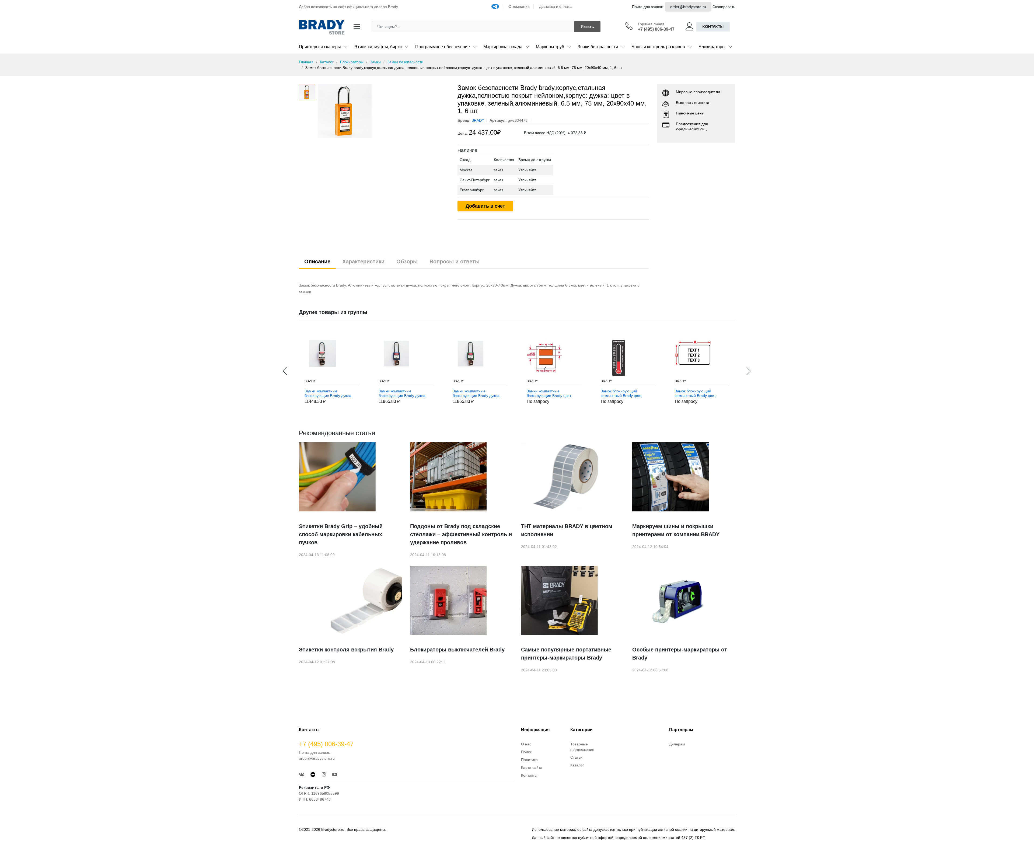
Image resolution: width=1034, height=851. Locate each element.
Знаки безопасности (598, 46)
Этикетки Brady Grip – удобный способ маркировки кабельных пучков (341, 534)
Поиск (526, 752)
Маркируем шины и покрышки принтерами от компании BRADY (675, 530)
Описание (317, 261)
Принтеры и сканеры (320, 46)
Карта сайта (531, 767)
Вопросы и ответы (454, 261)
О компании (519, 6)
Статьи (576, 757)
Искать (587, 27)
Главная (306, 62)
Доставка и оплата (555, 6)
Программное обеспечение (442, 46)
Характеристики (363, 261)
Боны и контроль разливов (658, 46)
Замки (375, 62)
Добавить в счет (485, 206)
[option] (383, 111)
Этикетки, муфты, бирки (378, 46)
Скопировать (723, 7)
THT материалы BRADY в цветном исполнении (566, 530)
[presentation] (285, 371)
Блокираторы (711, 46)
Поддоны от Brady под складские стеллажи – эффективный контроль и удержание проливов (461, 534)
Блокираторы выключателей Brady (457, 650)
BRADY (310, 381)
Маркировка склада (502, 46)
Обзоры (407, 261)
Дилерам (677, 744)
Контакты (713, 26)
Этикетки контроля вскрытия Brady (346, 650)
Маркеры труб (550, 46)
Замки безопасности (405, 62)
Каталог (327, 62)
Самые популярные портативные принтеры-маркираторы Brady (566, 654)
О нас (526, 744)
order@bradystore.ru (688, 7)
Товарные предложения (582, 747)
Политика (529, 760)
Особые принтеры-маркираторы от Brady (679, 654)
